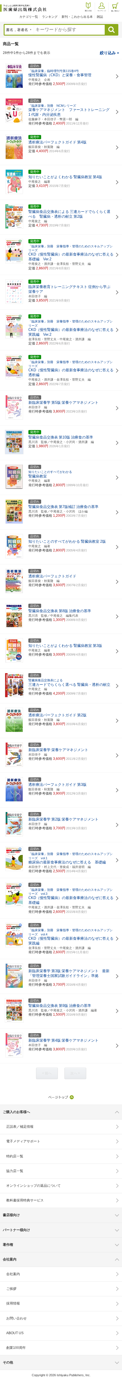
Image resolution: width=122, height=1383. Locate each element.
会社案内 (13, 1274)
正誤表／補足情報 (19, 1127)
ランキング (50, 16)
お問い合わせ (16, 1318)
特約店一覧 (14, 1156)
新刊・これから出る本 (77, 16)
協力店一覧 (14, 1171)
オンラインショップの (33, 1186)
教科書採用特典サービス (25, 1200)
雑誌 (100, 16)
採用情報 (13, 1303)
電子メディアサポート (23, 1141)
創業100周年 (16, 1348)
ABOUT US (15, 1333)
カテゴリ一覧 (28, 16)
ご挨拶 (11, 1289)
